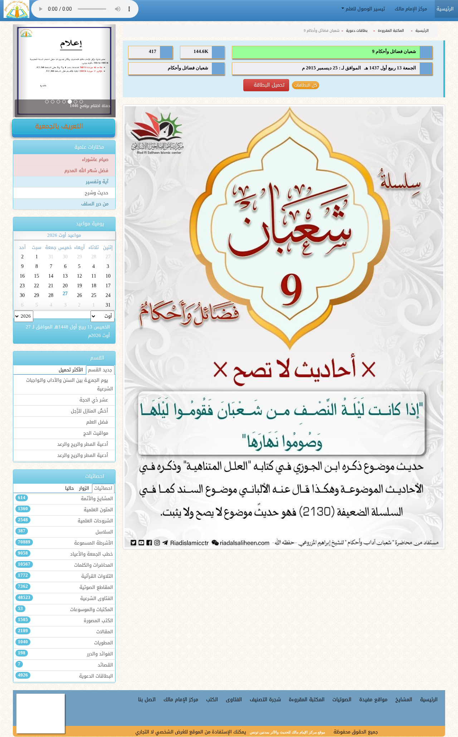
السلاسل (65, 532)
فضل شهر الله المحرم (87, 170)
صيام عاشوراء (96, 159)
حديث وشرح (97, 193)
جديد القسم (100, 370)
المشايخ (403, 699)
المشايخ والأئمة (65, 498)
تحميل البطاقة (268, 85)
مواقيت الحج (96, 433)
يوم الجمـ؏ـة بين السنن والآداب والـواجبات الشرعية (69, 384)
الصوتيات (341, 699)
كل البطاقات (305, 85)
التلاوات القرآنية (65, 576)
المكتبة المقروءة (391, 30)
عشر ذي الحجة (94, 400)
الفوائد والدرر (65, 654)
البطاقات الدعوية (65, 676)
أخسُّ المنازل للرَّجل (90, 411)
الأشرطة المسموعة (65, 543)
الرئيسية (422, 30)
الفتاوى (234, 699)
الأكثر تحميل (71, 370)
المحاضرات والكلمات (65, 565)
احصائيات (103, 488)
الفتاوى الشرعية (65, 598)
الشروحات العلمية (65, 521)
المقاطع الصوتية (65, 587)
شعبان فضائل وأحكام (188, 67)
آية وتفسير (98, 181)
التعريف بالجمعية (60, 126)
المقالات (65, 632)
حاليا (69, 488)
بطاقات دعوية (357, 30)
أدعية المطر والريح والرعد (83, 444)
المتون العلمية (65, 510)
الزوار (84, 488)
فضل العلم (97, 422)
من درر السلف (95, 204)
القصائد (65, 665)
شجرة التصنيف (265, 699)
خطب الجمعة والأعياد (65, 554)
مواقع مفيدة (373, 699)
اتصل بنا (147, 699)
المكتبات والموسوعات (65, 609)
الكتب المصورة (65, 620)
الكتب (212, 699)
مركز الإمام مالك (411, 9)
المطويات (65, 643)
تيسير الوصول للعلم (365, 9)
